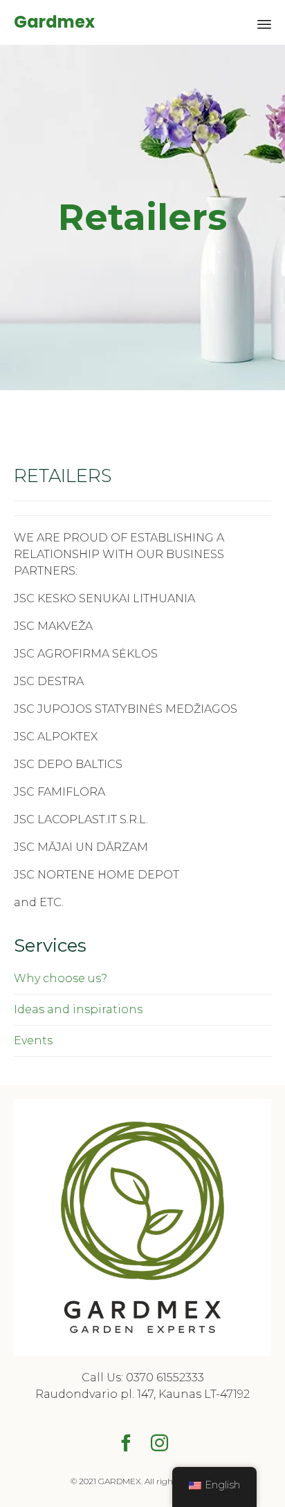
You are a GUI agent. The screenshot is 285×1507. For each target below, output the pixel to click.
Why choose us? (60, 978)
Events (33, 1040)
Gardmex (54, 22)
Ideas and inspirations (78, 1009)
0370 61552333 (165, 1377)
